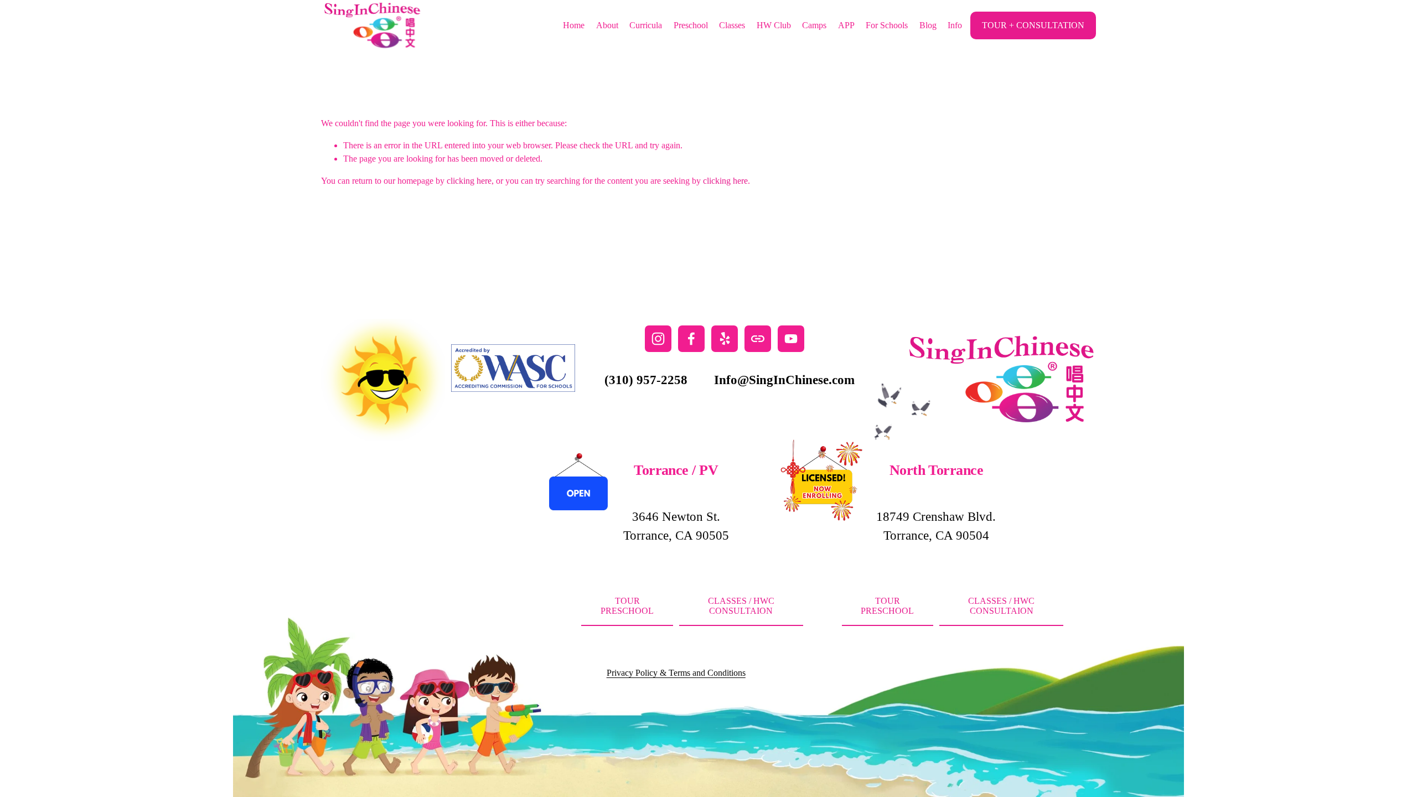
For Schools (887, 25)
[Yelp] (724, 338)
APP (846, 25)
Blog (928, 25)
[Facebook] (691, 338)
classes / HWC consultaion (741, 605)
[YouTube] (791, 338)
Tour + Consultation (1033, 25)
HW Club (774, 25)
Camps (814, 25)
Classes (732, 25)
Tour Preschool (627, 605)
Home (574, 25)
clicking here (469, 180)
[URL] (757, 338)
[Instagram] (658, 338)
